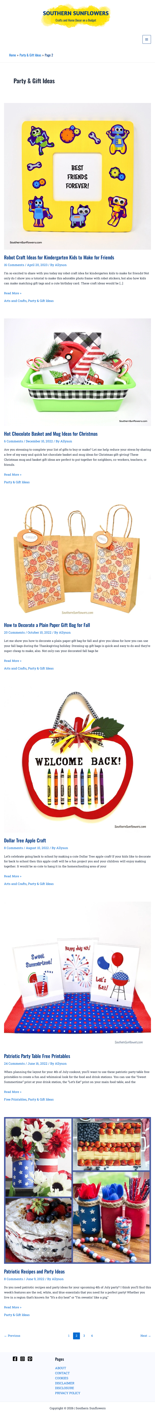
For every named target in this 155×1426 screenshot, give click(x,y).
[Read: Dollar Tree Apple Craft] (77, 759)
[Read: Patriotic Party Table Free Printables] (77, 975)
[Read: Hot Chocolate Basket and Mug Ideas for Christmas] (77, 372)
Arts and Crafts (15, 301)
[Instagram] (22, 1358)
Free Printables (15, 1099)
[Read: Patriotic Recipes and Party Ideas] (77, 1190)
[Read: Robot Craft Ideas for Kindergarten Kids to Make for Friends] (77, 176)
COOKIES (61, 1378)
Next (145, 1336)
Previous (12, 1336)
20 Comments (14, 632)
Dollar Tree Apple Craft (25, 840)
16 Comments (14, 265)
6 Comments (13, 441)
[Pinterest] (29, 1358)
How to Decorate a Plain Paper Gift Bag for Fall (47, 624)
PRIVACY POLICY (67, 1393)
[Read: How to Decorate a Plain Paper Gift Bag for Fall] (77, 558)
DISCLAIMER (64, 1383)
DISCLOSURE (64, 1388)
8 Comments (13, 848)
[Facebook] (15, 1358)
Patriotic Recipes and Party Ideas (34, 1271)
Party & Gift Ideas (41, 301)
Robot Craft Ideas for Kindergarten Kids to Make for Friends (59, 257)
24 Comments (14, 1063)
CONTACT (62, 1373)
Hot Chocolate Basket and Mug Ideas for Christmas (50, 433)
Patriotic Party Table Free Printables (37, 1055)
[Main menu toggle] (146, 39)
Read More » (12, 293)
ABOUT (60, 1368)
